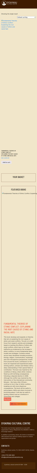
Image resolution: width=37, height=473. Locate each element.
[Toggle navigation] (34, 3)
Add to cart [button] (6, 162)
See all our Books (18, 404)
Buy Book (7, 399)
